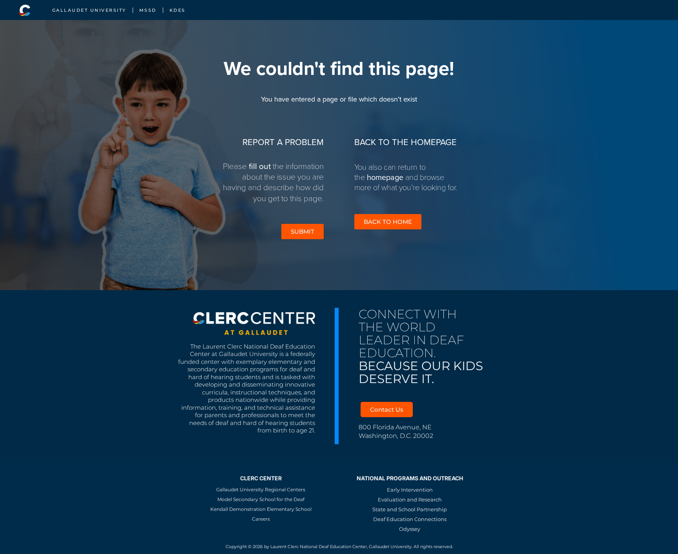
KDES (178, 10)
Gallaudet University (89, 10)
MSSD (148, 10)
